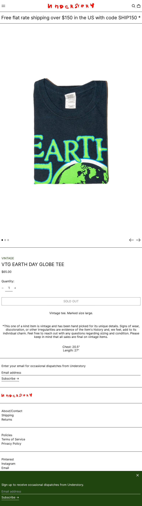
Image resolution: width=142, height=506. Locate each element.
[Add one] (15, 288)
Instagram (8, 463)
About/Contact (11, 411)
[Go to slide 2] (5, 240)
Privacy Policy (11, 443)
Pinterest (7, 459)
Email (5, 468)
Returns (6, 419)
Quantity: (7, 281)
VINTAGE (7, 258)
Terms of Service (13, 439)
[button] (133, 6)
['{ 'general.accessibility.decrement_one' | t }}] (2, 288)
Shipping (7, 415)
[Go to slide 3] (8, 240)
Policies (6, 435)
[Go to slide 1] (2, 240)
